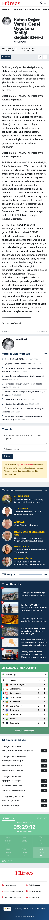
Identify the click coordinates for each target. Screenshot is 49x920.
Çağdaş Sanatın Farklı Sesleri (18, 364)
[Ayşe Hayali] (6, 21)
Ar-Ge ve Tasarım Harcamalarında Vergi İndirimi (30, 551)
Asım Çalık (19, 522)
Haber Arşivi (34, 897)
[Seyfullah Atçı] (7, 511)
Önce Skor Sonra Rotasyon (26, 525)
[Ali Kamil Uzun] (7, 499)
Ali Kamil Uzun (21, 496)
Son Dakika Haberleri (12, 897)
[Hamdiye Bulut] (7, 549)
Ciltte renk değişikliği (15, 399)
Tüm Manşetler (35, 891)
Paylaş (7, 57)
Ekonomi (6, 9)
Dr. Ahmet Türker (23, 559)
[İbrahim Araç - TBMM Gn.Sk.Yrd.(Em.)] (7, 536)
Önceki (7, 331)
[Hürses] (11, 3)
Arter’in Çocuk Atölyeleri (16, 359)
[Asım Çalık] (7, 524)
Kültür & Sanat (32, 9)
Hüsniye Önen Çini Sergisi (17, 404)
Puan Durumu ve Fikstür (14, 891)
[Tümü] (45, 490)
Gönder (7, 456)
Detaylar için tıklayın (24, 731)
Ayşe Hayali (20, 42)
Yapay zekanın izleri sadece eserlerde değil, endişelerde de (29, 563)
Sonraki (41, 331)
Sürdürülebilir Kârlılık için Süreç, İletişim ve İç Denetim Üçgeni (29, 501)
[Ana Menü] (45, 3)
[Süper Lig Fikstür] (45, 740)
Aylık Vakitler (8, 861)
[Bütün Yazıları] (45, 354)
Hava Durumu (10, 885)
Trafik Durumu (34, 885)
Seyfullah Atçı (21, 508)
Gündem (17, 9)
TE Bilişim (30, 916)
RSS (8, 908)
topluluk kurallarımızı (25, 465)
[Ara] (41, 3)
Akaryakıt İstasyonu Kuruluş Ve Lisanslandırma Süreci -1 (28, 513)
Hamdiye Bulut (21, 546)
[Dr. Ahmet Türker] (7, 561)
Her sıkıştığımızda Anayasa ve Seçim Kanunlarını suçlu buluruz (28, 539)
